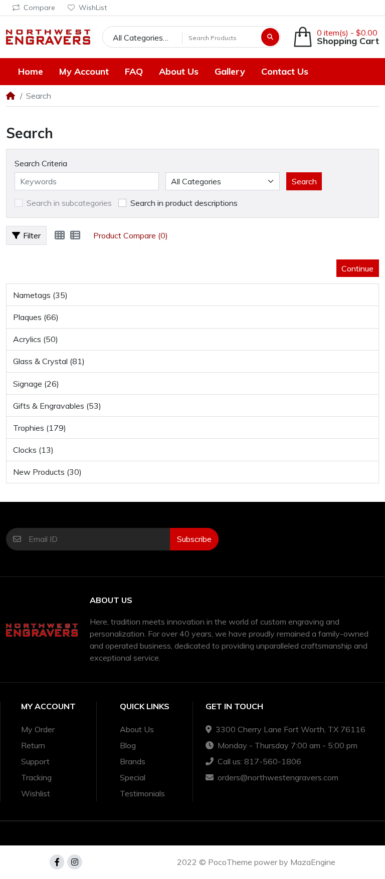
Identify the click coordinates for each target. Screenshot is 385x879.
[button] (336, 37)
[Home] (10, 96)
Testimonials (142, 793)
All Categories (138, 38)
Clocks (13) (33, 450)
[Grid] (60, 235)
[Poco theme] (48, 37)
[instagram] (74, 861)
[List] (75, 235)
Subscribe (194, 539)
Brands (132, 761)
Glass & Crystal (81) (49, 361)
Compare (39, 7)
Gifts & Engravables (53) (57, 406)
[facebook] (57, 861)
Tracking (36, 777)
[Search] (270, 37)
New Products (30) (47, 472)
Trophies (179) (39, 428)
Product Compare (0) (130, 235)
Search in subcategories (69, 203)
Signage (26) (36, 384)
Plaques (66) (36, 317)
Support (35, 761)
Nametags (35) (40, 295)
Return (33, 745)
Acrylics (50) (35, 339)
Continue (357, 268)
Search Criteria (41, 163)
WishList (93, 7)
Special (132, 777)
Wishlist (35, 793)
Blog (128, 745)
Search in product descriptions (184, 203)
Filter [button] (32, 235)
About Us (137, 729)
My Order (38, 729)
